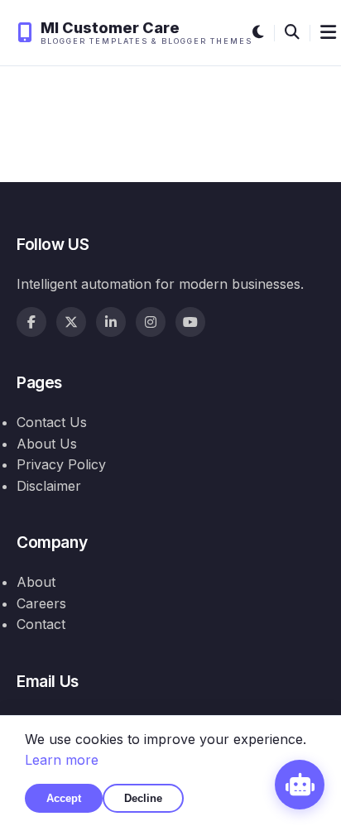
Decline (143, 798)
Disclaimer (49, 486)
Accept (63, 798)
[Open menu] (328, 33)
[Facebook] (31, 322)
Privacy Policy (61, 464)
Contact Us (52, 422)
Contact (41, 624)
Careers (41, 603)
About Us (47, 443)
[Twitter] (71, 322)
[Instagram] (151, 322)
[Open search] (292, 32)
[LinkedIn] (111, 322)
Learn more (61, 760)
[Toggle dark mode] (258, 32)
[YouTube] (190, 322)
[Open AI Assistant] (299, 784)
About (36, 582)
